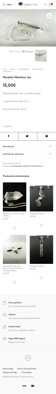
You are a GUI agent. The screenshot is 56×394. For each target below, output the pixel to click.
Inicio (5, 69)
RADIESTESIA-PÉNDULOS (33, 166)
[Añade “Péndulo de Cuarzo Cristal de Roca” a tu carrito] (15, 227)
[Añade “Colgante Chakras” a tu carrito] (41, 225)
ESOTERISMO (23, 69)
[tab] (28, 146)
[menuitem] (8, 368)
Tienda (12, 69)
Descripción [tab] (8, 146)
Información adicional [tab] (13, 154)
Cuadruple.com (26, 376)
